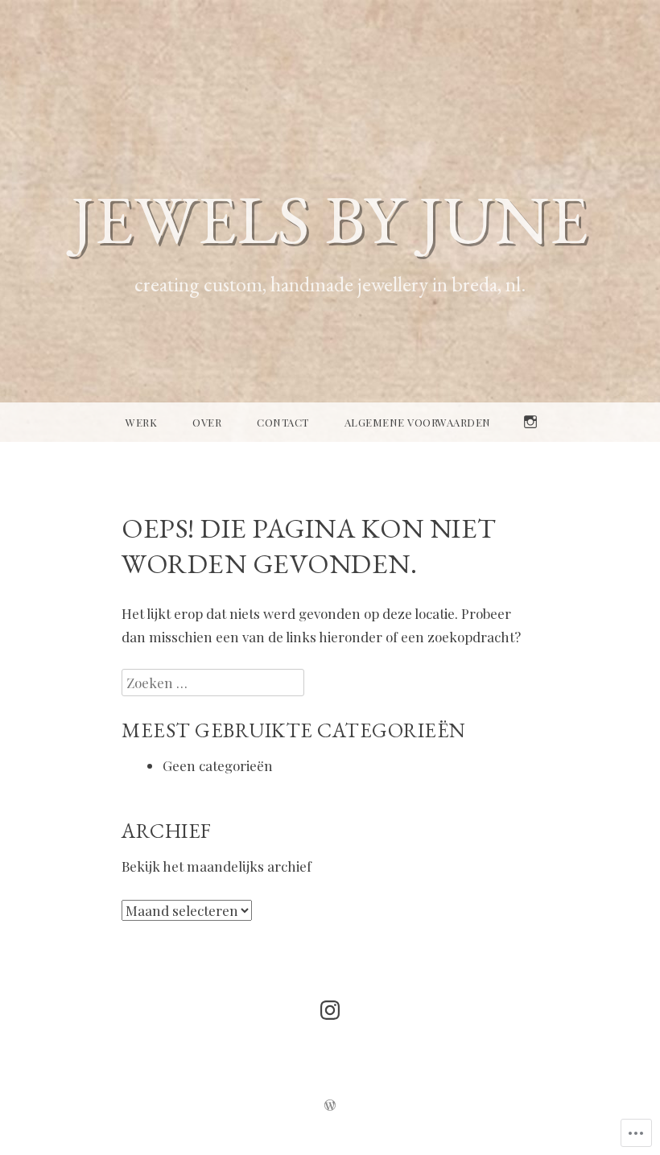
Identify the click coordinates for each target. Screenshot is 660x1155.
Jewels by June (330, 218)
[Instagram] (330, 1010)
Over (206, 422)
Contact (283, 422)
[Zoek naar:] (213, 682)
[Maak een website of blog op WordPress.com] (330, 1105)
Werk (141, 422)
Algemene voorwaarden (417, 422)
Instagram (530, 441)
